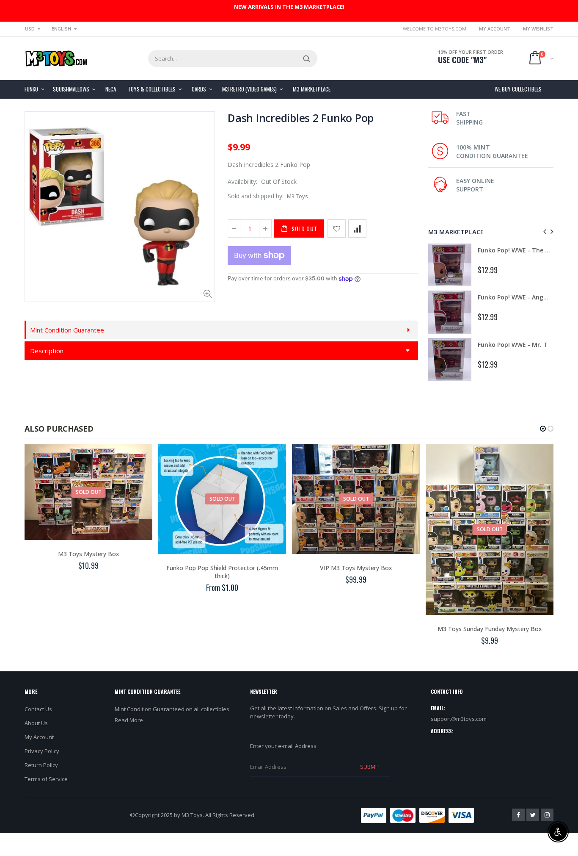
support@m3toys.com (459, 719)
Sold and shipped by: (255, 196)
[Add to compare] (357, 228)
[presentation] (543, 231)
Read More (129, 720)
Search (306, 58)
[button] (543, 429)
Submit (370, 766)
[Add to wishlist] (337, 228)
